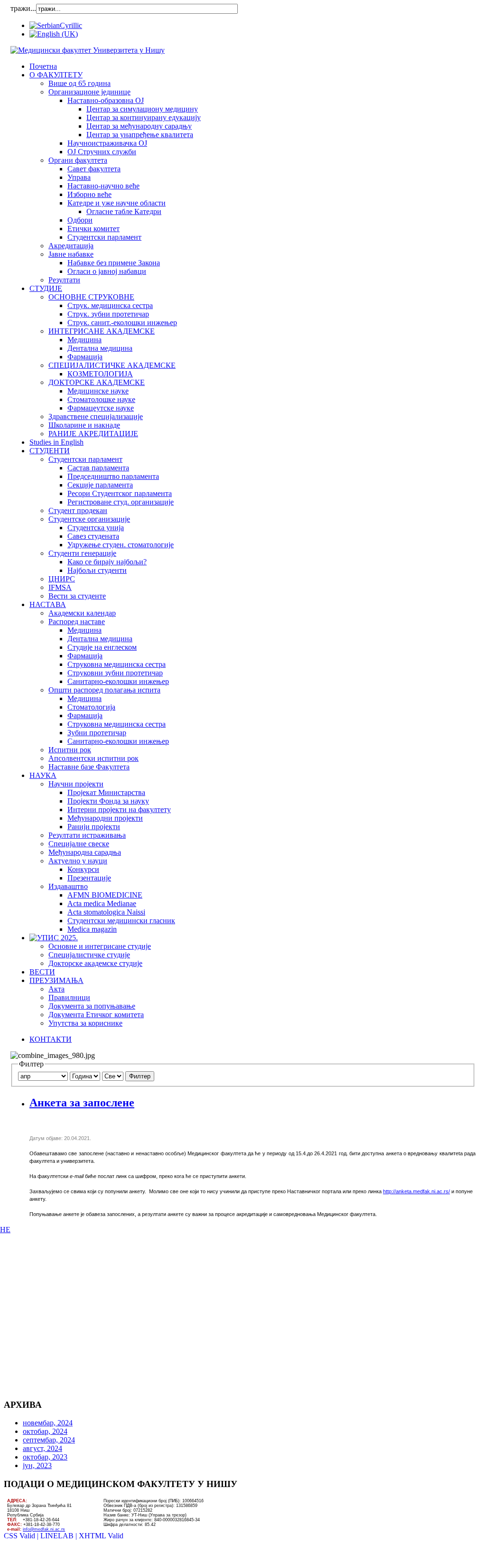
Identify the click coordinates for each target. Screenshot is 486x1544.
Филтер (139, 1076)
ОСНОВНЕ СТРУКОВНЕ (91, 297)
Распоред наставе (76, 622)
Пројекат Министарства (106, 792)
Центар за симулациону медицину (142, 109)
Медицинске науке (98, 391)
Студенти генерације (82, 553)
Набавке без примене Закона (113, 263)
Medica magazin (92, 929)
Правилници (69, 997)
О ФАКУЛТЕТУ (56, 75)
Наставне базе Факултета (89, 767)
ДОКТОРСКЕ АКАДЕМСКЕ (96, 382)
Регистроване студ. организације (120, 502)
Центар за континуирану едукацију (143, 117)
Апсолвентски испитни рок (93, 758)
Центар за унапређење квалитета (139, 135)
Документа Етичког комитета (96, 1015)
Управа (79, 177)
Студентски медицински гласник (121, 921)
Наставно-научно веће (103, 186)
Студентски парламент (104, 237)
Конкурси (83, 869)
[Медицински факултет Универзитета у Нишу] (87, 50)
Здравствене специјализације (95, 416)
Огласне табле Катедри (123, 211)
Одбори (80, 220)
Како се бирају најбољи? (107, 562)
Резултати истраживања (87, 835)
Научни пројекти (75, 784)
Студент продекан (77, 510)
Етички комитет (93, 229)
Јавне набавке (70, 254)
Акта (56, 989)
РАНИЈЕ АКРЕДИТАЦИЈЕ (93, 434)
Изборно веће (89, 194)
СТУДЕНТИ (49, 451)
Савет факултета (94, 169)
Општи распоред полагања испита (104, 690)
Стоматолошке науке (101, 399)
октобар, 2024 (45, 1431)
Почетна (43, 66)
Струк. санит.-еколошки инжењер (122, 322)
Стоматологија (91, 707)
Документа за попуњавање (91, 1006)
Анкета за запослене (81, 1102)
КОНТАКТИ (50, 1039)
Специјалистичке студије (89, 955)
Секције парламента (100, 485)
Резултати (64, 280)
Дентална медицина (99, 348)
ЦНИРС (61, 579)
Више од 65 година (79, 83)
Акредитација (70, 246)
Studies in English (56, 442)
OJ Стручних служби (101, 152)
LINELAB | (59, 1536)
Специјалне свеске (78, 844)
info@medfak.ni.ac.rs (44, 1529)
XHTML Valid (101, 1536)
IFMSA (60, 587)
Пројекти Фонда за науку (108, 801)
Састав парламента (98, 468)
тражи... (23, 8)
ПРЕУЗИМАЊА (56, 980)
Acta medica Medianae (101, 903)
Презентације (89, 878)
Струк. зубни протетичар (108, 314)
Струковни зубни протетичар (115, 673)
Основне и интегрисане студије (99, 946)
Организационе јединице (89, 92)
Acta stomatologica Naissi (106, 912)
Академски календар (82, 613)
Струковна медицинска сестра (116, 664)
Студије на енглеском (102, 647)
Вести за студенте (77, 596)
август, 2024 (42, 1448)
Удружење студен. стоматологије (120, 545)
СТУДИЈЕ (45, 288)
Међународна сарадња (84, 852)
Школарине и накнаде (84, 425)
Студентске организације (89, 519)
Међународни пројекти (105, 818)
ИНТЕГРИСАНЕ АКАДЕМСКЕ (101, 331)
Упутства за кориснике (85, 1023)
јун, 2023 (37, 1465)
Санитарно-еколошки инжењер (118, 681)
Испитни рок (69, 750)
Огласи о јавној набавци (106, 271)
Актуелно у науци (77, 861)
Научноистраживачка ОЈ (107, 143)
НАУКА (42, 775)
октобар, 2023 (45, 1457)
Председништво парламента (113, 476)
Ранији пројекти (93, 827)
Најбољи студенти (97, 570)
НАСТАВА (47, 604)
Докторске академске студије (95, 963)
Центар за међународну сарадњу (139, 126)
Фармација (85, 357)
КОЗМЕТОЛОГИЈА (100, 374)
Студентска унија (95, 528)
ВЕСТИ (42, 972)
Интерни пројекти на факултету (119, 809)
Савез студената (93, 536)
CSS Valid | (22, 1536)
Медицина (84, 340)
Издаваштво (68, 886)
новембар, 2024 (48, 1423)
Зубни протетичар (96, 733)
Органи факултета (77, 160)
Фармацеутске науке (100, 408)
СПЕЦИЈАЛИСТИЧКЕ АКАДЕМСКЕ (112, 365)
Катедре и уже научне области (116, 203)
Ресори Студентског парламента (119, 493)
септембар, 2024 (49, 1440)
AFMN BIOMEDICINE (104, 895)
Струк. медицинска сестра (110, 305)
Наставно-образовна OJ (105, 100)
